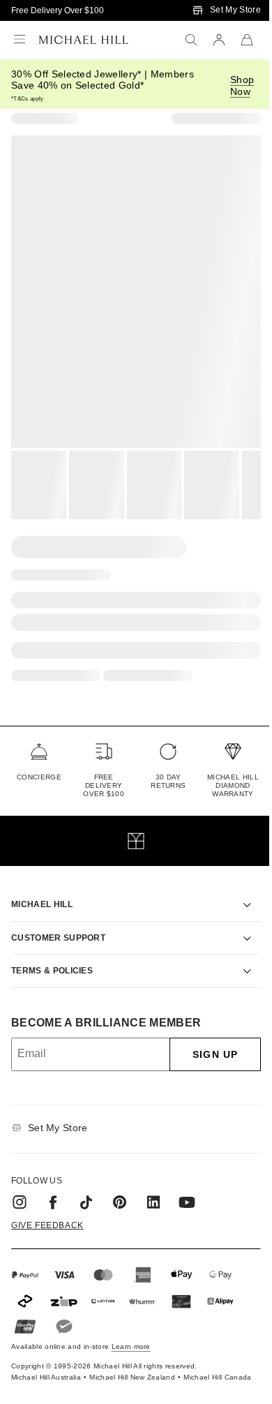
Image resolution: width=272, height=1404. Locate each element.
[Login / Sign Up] (219, 40)
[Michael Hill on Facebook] (53, 1186)
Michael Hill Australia (30, 1365)
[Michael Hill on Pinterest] (120, 1186)
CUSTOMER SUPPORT (58, 922)
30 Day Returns (168, 781)
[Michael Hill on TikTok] (86, 1186)
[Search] (191, 40)
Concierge (39, 777)
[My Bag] (247, 40)
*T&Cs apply (27, 99)
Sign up (204, 1038)
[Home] (83, 40)
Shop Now (242, 85)
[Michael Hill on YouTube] (187, 1186)
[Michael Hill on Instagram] (19, 1186)
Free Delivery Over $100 (57, 10)
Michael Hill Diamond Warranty (233, 785)
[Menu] (19, 40)
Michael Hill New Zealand (116, 1365)
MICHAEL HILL (42, 888)
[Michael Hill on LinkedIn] (153, 1186)
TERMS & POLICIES (52, 954)
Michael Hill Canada (202, 1365)
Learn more (131, 1330)
